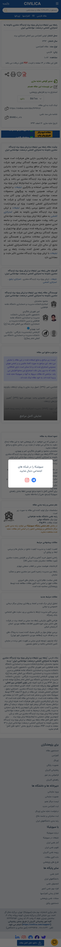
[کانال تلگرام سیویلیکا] (33, 480)
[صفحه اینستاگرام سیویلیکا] (27, 480)
